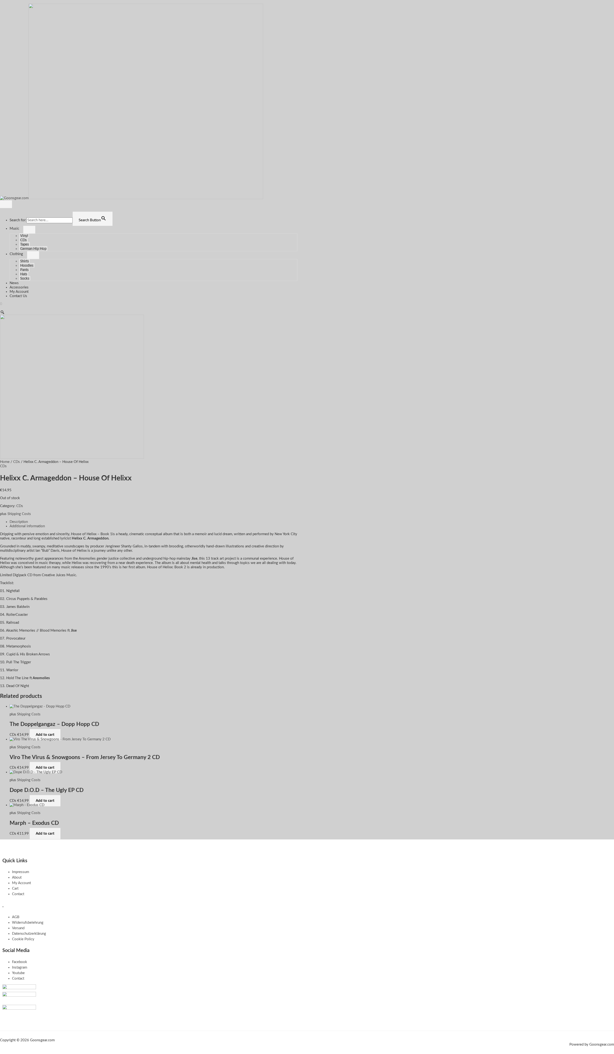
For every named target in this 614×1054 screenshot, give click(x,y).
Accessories (19, 287)
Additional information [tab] (27, 526)
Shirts (24, 261)
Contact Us (18, 296)
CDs (23, 240)
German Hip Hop (33, 249)
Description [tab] (19, 522)
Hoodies (27, 265)
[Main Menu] (6, 204)
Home (5, 462)
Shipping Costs (19, 514)
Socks (25, 278)
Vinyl (24, 236)
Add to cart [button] (45, 735)
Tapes (24, 244)
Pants (24, 270)
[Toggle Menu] (29, 230)
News (14, 283)
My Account (19, 291)
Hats (23, 274)
